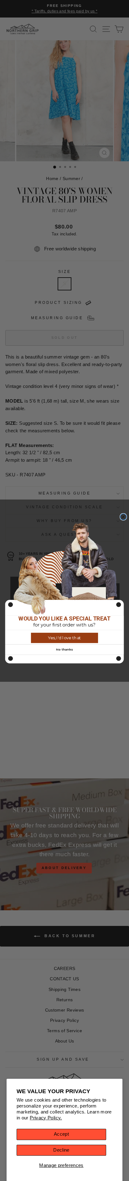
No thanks (64, 649)
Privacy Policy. (46, 1117)
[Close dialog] (123, 517)
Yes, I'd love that (64, 637)
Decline (61, 1150)
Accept (61, 1134)
